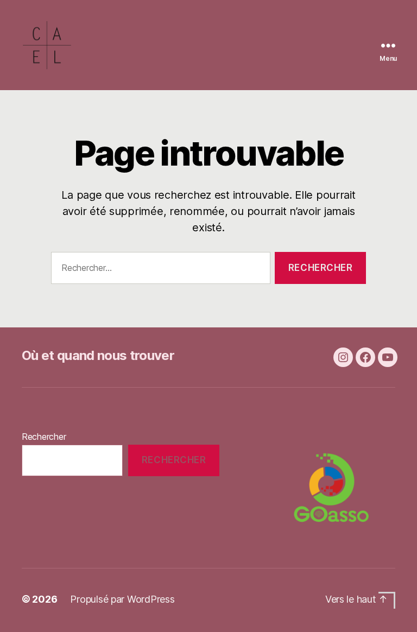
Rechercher (44, 436)
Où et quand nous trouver (98, 355)
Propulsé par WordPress (122, 599)
